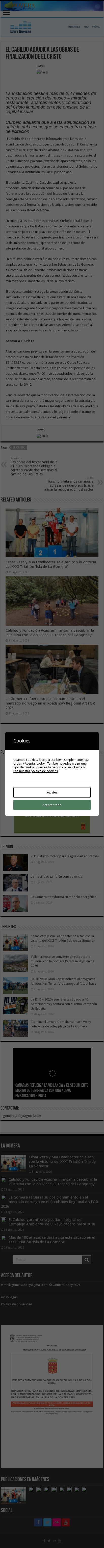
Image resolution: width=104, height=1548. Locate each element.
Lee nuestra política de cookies (35, 771)
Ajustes (52, 792)
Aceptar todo (52, 805)
